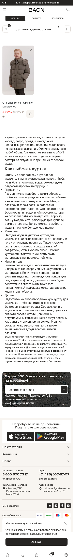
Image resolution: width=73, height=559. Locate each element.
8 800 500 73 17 (15, 474)
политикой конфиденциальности (23, 401)
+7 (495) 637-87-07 (54, 474)
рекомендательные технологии (38, 533)
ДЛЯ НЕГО (36, 18)
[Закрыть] (65, 523)
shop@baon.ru (11, 478)
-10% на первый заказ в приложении (37, 2)
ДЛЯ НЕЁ (15, 18)
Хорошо (36, 541)
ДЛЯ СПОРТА (57, 18)
